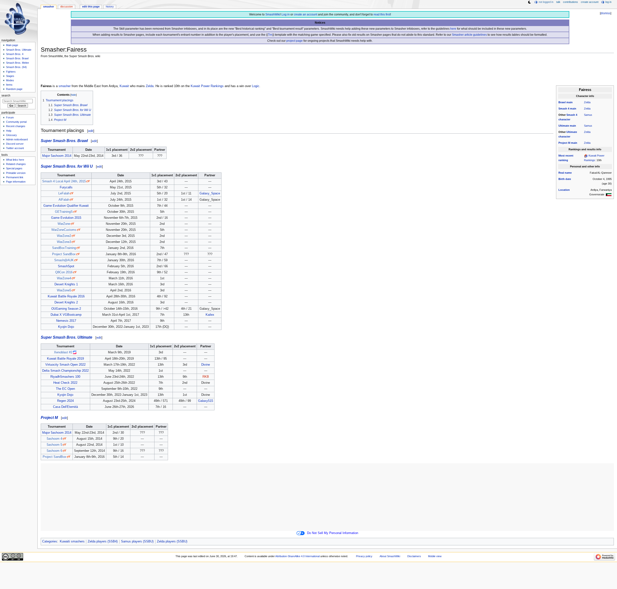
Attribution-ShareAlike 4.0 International (297, 556)
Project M (564, 142)
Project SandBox (64, 254)
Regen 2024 (65, 401)
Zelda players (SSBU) (172, 541)
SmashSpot (66, 266)
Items (9, 84)
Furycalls (66, 187)
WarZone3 (64, 242)
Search (5, 95)
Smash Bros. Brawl (17, 58)
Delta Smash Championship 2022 (65, 370)
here (453, 28)
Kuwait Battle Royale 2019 (65, 358)
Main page (12, 45)
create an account (305, 14)
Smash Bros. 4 (14, 54)
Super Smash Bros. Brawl (64, 140)
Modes (10, 80)
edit (90, 131)
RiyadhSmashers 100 (65, 376)
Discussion (66, 6)
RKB (205, 376)
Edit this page (91, 6)
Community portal (16, 121)
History (110, 6)
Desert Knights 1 (66, 284)
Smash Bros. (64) (16, 67)
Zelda (587, 102)
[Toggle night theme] (529, 2)
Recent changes (15, 126)
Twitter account (15, 148)
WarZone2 (64, 236)
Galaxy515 (205, 401)
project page (294, 40)
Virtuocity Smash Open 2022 (65, 364)
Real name (565, 172)
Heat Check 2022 (65, 382)
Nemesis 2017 (66, 320)
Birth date (564, 179)
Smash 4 (563, 108)
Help (8, 130)
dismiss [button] (605, 13)
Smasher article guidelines (469, 34)
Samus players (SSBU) (137, 541)
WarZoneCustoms (63, 230)
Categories (49, 541)
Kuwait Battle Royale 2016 (66, 296)
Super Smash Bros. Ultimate (66, 337)
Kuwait (124, 86)
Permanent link (14, 177)
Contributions (570, 1)
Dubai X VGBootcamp (66, 314)
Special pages (14, 168)
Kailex (210, 314)
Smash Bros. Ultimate (18, 49)
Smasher (48, 6)
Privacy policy (364, 556)
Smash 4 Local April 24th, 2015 (64, 181)
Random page (14, 89)
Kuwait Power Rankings (207, 86)
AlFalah (64, 199)
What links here (15, 159)
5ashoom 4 (54, 438)
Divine (205, 364)
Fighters (11, 71)
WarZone (64, 224)
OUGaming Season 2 (66, 308)
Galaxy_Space (210, 193)
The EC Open (65, 388)
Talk (558, 1)
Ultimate (563, 125)
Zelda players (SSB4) (103, 541)
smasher (65, 86)
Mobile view (435, 556)
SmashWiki (272, 14)
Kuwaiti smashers (72, 541)
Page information (16, 181)
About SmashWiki (390, 556)
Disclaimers (414, 556)
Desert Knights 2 (66, 302)
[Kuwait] (609, 194)
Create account (589, 1)
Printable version (16, 172)
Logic (255, 86)
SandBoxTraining (64, 248)
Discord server (15, 143)
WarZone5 (64, 290)
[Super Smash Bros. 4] (586, 155)
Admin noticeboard (17, 139)
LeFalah (63, 193)
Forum (10, 117)
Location (564, 189)
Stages (10, 76)
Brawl (562, 102)
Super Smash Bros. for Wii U (67, 166)
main (569, 102)
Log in (286, 14)
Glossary (11, 135)
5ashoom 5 (54, 444)
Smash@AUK (64, 260)
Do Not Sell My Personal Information (332, 533)
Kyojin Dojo (66, 327)
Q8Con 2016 (64, 272)
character (564, 119)
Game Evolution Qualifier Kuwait (66, 205)
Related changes (16, 164)
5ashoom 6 (54, 450)
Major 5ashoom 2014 (56, 156)
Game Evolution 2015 (66, 217)
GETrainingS (64, 211)
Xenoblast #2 (63, 352)
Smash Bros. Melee (17, 62)
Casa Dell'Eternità (65, 407)
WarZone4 (64, 278)
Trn (270, 34)
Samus (588, 114)
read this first (382, 14)
